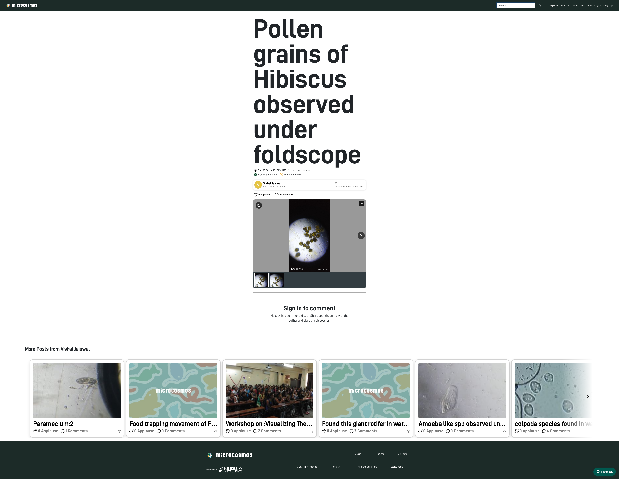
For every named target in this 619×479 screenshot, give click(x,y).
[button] (77, 398)
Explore (554, 5)
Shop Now (586, 5)
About (575, 5)
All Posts (564, 5)
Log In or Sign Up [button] (603, 5)
